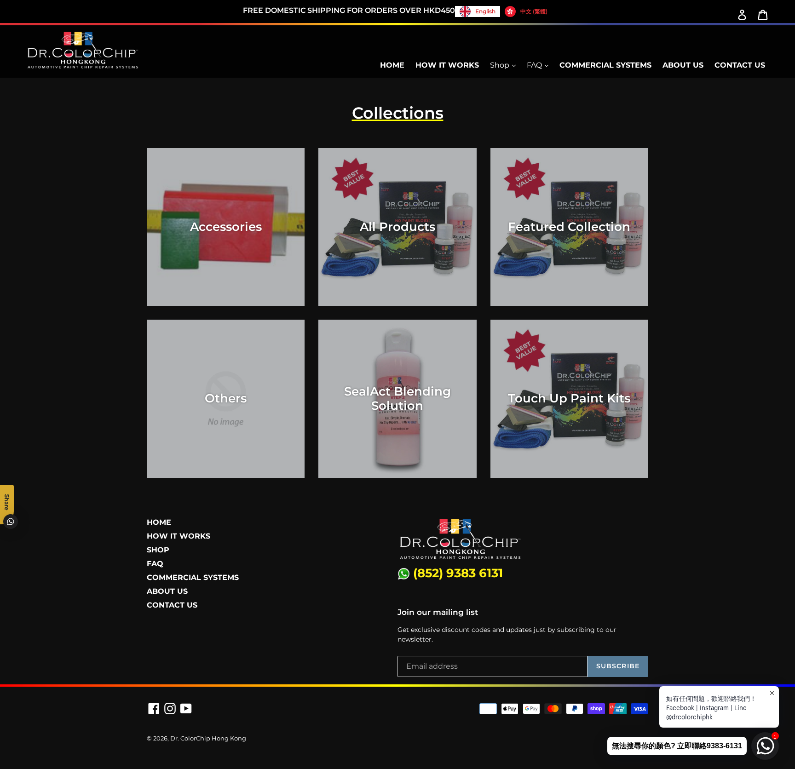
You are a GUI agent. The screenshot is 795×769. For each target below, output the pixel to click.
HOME (159, 522)
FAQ (535, 65)
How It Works (447, 65)
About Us (682, 65)
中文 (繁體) (533, 11)
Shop (500, 65)
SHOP (158, 549)
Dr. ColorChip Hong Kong (208, 738)
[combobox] (477, 11)
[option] (526, 11)
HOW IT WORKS (178, 536)
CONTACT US (172, 605)
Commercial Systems (605, 65)
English (485, 11)
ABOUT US (167, 591)
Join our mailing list (438, 612)
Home (392, 65)
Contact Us (739, 65)
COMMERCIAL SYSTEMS (193, 577)
